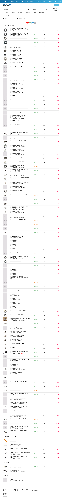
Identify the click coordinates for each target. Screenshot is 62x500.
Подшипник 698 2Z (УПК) (15, 120)
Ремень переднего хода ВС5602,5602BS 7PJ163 (19, 406)
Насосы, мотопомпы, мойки (14, 9)
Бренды (4, 490)
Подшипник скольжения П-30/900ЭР (17, 174)
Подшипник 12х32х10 (14, 91)
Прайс (4, 494)
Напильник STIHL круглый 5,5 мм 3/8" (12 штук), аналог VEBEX (19, 440)
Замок (11, 479)
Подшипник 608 (13, 269)
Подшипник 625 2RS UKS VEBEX (16, 54)
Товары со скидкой (7, 488)
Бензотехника (48, 12)
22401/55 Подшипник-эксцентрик (16, 347)
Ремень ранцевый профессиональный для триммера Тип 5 (18, 431)
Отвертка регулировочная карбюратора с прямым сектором (20, 453)
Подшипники (5, 18)
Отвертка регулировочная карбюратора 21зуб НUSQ (19, 457)
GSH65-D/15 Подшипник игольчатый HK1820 (18, 70)
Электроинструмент (7, 9)
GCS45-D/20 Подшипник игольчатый (17, 339)
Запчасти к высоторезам (34, 12)
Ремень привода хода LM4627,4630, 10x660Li (18, 402)
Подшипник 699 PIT (14, 137)
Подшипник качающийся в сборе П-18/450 (18, 203)
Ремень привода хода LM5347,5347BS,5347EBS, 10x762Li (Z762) (19, 394)
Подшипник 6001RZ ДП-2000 (15, 290)
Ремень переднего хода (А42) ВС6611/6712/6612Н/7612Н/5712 (16, 410)
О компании (5, 493)
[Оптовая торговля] (8, 4)
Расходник (34, 9)
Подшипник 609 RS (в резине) (16, 265)
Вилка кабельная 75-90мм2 (15, 466)
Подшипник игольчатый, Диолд (16, 112)
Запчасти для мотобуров (7, 12)
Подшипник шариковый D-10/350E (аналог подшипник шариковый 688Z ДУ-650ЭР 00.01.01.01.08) (18, 116)
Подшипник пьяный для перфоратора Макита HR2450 (19, 352)
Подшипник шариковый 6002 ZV (16, 157)
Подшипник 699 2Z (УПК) (15, 124)
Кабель (18, 19)
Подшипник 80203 (13, 240)
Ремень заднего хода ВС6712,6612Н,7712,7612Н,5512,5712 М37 (18, 415)
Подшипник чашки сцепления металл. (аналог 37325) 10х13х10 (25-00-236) (19, 170)
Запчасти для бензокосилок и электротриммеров (48, 9)
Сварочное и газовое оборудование (21, 9)
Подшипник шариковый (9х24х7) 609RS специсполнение (17, 166)
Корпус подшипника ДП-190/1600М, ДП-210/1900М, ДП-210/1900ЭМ (20, 319)
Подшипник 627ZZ (13, 248)
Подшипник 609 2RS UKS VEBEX (16, 58)
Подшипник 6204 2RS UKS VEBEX (16, 62)
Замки (32, 18)
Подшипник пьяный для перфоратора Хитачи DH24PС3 (19, 133)
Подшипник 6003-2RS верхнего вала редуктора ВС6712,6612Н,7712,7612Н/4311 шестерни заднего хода (19, 277)
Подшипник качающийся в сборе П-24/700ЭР (19, 198)
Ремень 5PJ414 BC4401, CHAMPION (16, 385)
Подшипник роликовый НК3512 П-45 (17, 79)
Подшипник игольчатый (15, 83)
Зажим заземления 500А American (16, 444)
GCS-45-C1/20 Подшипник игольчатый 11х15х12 (19, 107)
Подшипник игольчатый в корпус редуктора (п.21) (19, 223)
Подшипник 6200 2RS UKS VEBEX (16, 66)
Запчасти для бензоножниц (28, 12)
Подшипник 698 (13, 244)
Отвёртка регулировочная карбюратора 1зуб (19, 448)
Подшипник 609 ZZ (14, 364)
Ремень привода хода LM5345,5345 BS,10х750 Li (19, 398)
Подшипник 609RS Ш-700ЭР (15, 260)
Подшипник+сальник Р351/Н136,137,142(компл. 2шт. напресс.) (20, 141)
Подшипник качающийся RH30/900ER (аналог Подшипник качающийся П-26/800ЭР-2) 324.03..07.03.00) (19, 207)
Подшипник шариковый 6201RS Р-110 (17, 153)
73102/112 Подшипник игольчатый (17, 343)
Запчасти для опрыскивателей (20, 12)
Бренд (4, 23)
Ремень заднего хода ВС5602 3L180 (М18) (18, 418)
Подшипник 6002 (13, 286)
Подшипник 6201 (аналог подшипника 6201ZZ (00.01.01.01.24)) (19, 257)
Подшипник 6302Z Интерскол (16, 372)
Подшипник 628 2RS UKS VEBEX (16, 46)
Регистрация (58, 1)
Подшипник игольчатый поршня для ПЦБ (18, 228)
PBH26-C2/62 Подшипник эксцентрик (17, 327)
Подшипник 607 (13, 273)
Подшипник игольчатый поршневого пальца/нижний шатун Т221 (19, 216)
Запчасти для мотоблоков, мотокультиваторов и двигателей (55, 9)
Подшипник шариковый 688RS (16, 149)
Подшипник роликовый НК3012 (16, 190)
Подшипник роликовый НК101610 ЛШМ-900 (18, 194)
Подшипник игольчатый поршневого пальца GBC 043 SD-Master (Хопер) (19, 360)
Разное (28, 9)
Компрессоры (55, 12)
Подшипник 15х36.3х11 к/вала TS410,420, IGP (18, 37)
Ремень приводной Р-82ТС (15, 389)
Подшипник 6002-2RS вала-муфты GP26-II (18, 281)
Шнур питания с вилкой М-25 (15, 470)
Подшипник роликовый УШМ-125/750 (17, 186)
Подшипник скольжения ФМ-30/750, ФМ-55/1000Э (19, 182)
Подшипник (12, 95)
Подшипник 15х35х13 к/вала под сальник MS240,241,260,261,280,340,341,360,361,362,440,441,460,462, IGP (20, 29)
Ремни (4, 19)
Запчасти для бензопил (41, 9)
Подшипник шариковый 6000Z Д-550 (17, 161)
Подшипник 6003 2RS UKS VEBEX (16, 42)
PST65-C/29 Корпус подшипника (16, 323)
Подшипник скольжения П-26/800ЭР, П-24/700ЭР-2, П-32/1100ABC (20, 178)
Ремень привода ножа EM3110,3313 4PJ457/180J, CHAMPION (19, 427)
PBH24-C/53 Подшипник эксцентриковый (18, 331)
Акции (4, 489)
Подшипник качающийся (15, 211)
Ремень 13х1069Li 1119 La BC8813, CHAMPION (18, 381)
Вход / (55, 1)
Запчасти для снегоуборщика (41, 12)
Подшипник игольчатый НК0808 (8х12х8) (18, 219)
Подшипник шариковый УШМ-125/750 (17, 145)
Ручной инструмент (21, 18)
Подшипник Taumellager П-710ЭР (16, 87)
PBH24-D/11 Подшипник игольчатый (17, 128)
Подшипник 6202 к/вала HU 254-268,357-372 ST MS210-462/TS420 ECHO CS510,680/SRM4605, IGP (19, 34)
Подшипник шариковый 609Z (16, 75)
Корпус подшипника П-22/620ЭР (16, 314)
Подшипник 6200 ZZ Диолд (15, 103)
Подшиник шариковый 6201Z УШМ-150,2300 (18, 310)
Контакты (5, 495)
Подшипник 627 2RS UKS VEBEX (16, 50)
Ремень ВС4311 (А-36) (14, 422)
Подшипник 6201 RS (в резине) (16, 252)
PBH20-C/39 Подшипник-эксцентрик (17, 335)
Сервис (4, 492)
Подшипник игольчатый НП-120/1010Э (17, 232)
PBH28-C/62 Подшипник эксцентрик (17, 356)
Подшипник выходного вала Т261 (16, 236)
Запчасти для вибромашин (14, 12)
